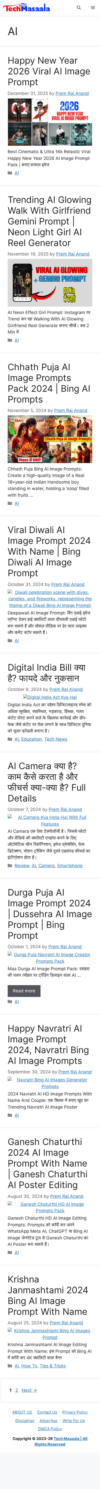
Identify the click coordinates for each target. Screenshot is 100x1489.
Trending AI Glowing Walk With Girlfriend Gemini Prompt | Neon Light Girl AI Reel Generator (50, 221)
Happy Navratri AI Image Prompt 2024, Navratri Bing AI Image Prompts (48, 1044)
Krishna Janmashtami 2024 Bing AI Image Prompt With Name (48, 1295)
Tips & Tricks (53, 1365)
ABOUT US (22, 1412)
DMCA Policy (50, 1428)
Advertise (48, 1420)
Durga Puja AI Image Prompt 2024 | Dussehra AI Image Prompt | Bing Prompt (50, 914)
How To (29, 1365)
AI (17, 172)
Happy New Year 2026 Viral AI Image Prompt (49, 71)
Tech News (55, 739)
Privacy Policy (75, 1412)
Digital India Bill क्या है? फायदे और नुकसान (46, 672)
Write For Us (74, 1420)
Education (31, 739)
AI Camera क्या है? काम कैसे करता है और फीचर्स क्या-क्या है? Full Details (47, 782)
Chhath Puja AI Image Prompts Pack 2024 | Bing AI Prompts (49, 383)
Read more (24, 990)
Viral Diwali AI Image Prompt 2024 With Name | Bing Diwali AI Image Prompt (49, 551)
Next (29, 1390)
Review (22, 865)
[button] (79, 7)
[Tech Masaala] (27, 7)
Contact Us (47, 1412)
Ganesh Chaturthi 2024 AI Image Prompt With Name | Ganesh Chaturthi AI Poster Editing (47, 1163)
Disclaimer (25, 1420)
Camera (46, 865)
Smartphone (70, 865)
